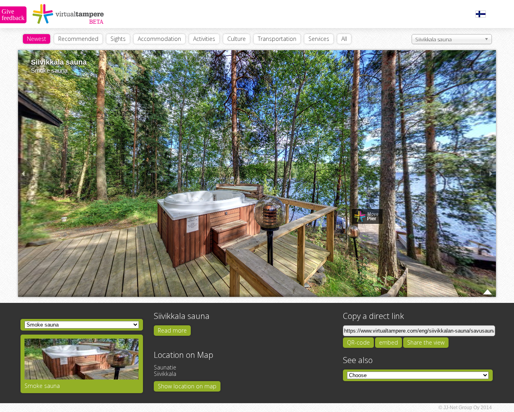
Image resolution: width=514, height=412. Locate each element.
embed (388, 342)
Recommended (78, 39)
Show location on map (187, 386)
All (344, 39)
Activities (204, 39)
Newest (36, 39)
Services (318, 39)
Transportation (277, 39)
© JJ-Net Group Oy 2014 (465, 407)
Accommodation (159, 39)
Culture (236, 39)
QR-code (358, 342)
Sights (118, 39)
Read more (172, 330)
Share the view (426, 342)
